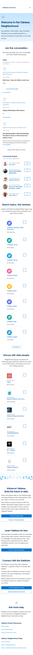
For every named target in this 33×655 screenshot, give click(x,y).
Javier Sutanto (7, 72)
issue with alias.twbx (12, 89)
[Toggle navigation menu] (30, 7)
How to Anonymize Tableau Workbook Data (13, 648)
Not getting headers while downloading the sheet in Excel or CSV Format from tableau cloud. (16, 136)
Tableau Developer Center (8, 632)
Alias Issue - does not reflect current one (16, 80)
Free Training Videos (7, 629)
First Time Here (5, 641)
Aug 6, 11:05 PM (6, 77)
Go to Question (7, 92)
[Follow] (25, 163)
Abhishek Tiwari (7, 127)
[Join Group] (24, 375)
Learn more (6, 158)
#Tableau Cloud (21, 127)
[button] (16, 149)
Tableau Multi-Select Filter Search (13, 110)
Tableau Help (5, 626)
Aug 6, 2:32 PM (6, 107)
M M (4, 102)
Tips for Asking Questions (8, 645)
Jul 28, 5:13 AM (6, 130)
